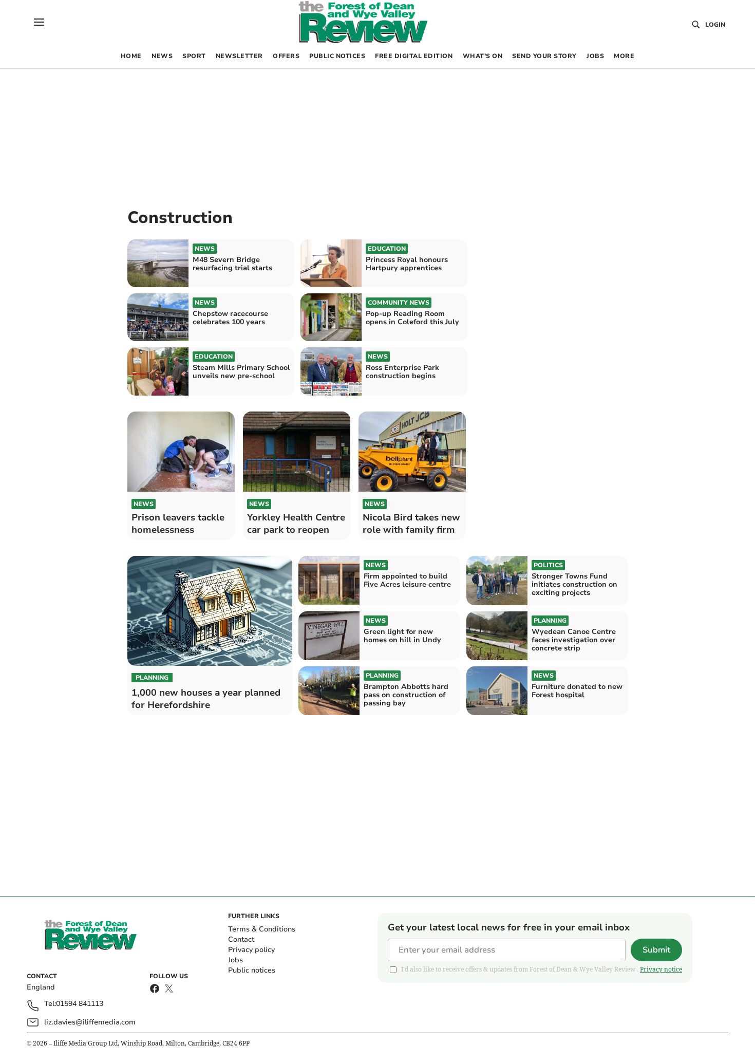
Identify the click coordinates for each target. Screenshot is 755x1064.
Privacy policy (251, 950)
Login (715, 24)
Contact (241, 939)
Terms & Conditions (261, 929)
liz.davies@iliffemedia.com (90, 1022)
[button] (39, 22)
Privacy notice (661, 969)
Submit (656, 950)
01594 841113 (79, 1004)
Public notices (251, 970)
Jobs (235, 960)
